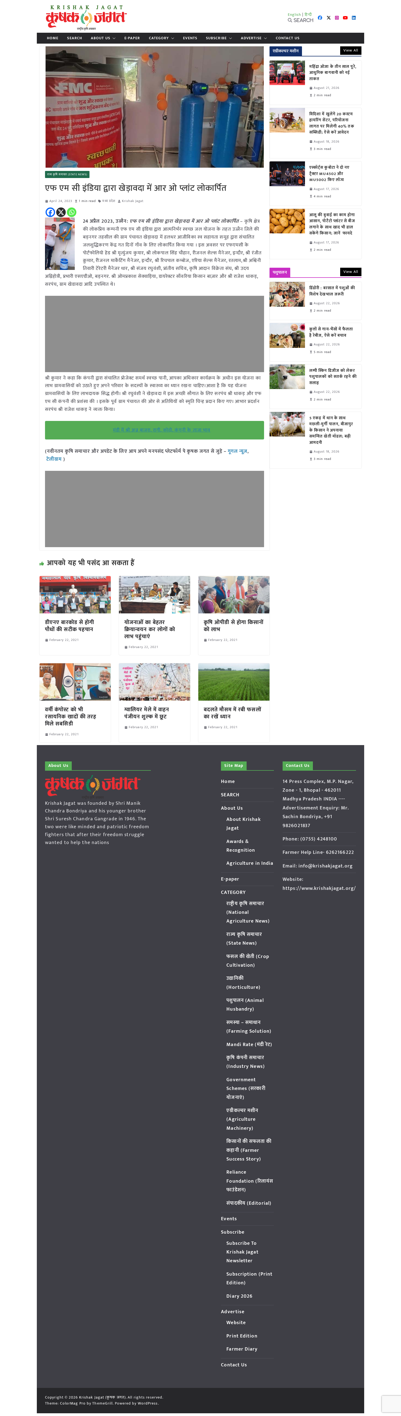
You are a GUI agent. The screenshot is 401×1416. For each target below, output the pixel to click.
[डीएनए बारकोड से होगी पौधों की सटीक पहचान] (75, 580)
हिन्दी (308, 14)
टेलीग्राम (54, 459)
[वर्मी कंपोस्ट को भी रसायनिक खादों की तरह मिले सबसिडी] (75, 667)
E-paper (132, 38)
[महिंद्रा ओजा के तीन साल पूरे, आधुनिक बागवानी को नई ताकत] (287, 83)
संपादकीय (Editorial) (248, 1203)
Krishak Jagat (132, 201)
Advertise (251, 38)
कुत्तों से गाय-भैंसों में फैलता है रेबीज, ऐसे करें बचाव (331, 332)
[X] (61, 212)
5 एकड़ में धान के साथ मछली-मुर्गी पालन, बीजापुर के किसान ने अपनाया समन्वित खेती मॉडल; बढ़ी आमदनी (331, 430)
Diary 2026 (239, 1296)
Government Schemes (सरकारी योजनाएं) (245, 1089)
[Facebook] (50, 212)
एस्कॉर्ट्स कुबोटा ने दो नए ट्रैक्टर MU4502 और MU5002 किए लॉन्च (329, 174)
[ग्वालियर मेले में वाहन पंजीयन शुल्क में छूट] (154, 667)
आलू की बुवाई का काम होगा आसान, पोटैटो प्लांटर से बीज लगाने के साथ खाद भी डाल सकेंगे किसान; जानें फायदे (332, 224)
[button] (113, 38)
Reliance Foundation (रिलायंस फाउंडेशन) (249, 1181)
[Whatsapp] (71, 212)
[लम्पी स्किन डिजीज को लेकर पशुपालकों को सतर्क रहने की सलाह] (287, 386)
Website (236, 1323)
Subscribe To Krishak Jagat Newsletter (242, 1252)
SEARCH (74, 38)
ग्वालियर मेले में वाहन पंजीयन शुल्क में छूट (146, 713)
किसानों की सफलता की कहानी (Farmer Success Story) (248, 1150)
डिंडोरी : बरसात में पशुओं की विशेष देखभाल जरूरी (332, 291)
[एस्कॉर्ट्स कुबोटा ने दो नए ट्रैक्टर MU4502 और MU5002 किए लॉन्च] (287, 183)
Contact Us (288, 38)
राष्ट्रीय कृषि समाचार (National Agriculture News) (248, 913)
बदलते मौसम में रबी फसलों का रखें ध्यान (232, 713)
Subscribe (216, 38)
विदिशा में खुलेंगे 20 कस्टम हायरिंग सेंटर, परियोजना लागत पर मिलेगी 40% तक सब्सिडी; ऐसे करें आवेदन (331, 123)
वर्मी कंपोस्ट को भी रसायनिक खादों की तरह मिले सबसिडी (70, 716)
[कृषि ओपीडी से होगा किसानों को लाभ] (234, 580)
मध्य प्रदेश (108, 201)
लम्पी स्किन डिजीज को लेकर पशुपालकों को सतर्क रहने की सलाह (333, 377)
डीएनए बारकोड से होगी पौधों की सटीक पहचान (69, 626)
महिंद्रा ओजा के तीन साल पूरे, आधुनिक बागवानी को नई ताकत (333, 73)
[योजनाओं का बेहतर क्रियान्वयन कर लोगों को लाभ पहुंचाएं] (154, 580)
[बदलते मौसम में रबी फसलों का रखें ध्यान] (234, 667)
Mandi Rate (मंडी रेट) (249, 1045)
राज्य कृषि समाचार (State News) (67, 174)
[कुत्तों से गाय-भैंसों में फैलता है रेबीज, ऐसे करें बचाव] (287, 342)
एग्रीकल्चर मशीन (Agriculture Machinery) (242, 1119)
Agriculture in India (249, 863)
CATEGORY (159, 38)
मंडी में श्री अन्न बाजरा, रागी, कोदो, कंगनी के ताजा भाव (161, 430)
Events (190, 38)
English (294, 14)
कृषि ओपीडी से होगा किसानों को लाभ (234, 626)
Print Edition (241, 1336)
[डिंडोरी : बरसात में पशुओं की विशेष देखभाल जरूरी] (287, 301)
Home (52, 38)
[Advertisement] (154, 334)
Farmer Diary (242, 1349)
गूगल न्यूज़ (236, 451)
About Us (100, 38)
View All (350, 50)
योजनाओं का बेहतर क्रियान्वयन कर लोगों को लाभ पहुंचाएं (149, 629)
